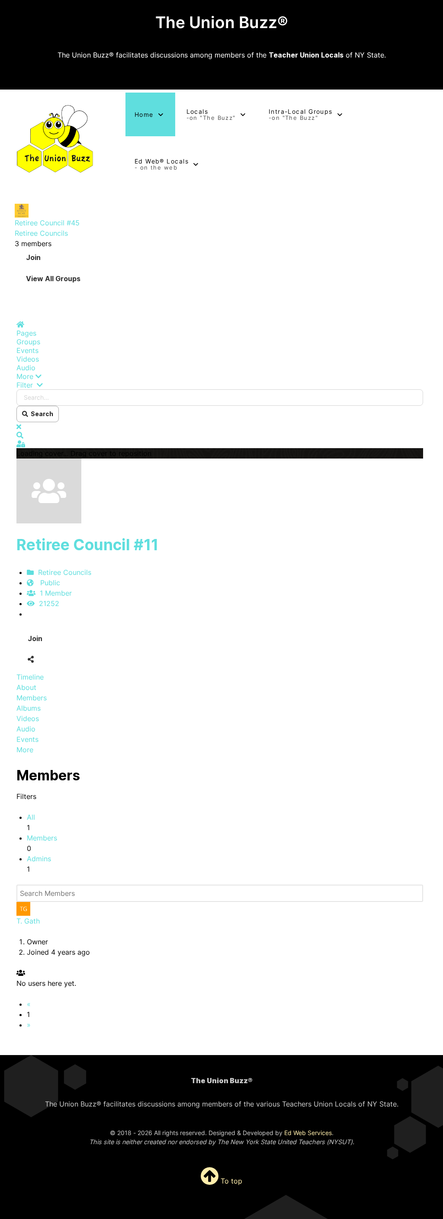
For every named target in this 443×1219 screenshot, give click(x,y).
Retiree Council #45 (47, 222)
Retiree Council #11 (87, 545)
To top (230, 1181)
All (31, 817)
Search (40, 413)
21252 (47, 603)
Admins (39, 858)
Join (33, 257)
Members (42, 838)
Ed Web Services (308, 1132)
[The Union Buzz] (55, 139)
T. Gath (28, 921)
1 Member (53, 593)
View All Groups (53, 278)
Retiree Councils (41, 233)
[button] (219, 376)
